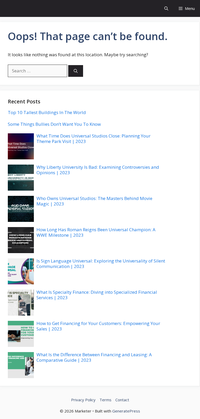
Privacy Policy (83, 399)
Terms (105, 399)
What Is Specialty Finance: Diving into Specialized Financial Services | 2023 (96, 294)
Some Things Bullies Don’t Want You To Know (54, 124)
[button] (166, 8)
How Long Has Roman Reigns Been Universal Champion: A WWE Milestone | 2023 (95, 232)
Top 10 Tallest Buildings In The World (47, 112)
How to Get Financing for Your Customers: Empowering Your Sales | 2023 (98, 326)
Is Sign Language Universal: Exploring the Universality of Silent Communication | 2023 (100, 263)
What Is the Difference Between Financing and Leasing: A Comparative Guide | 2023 (94, 357)
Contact (122, 399)
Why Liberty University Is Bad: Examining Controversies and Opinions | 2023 (97, 169)
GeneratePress (126, 411)
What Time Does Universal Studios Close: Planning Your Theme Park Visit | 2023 (93, 138)
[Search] (75, 71)
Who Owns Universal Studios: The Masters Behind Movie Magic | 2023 (94, 201)
